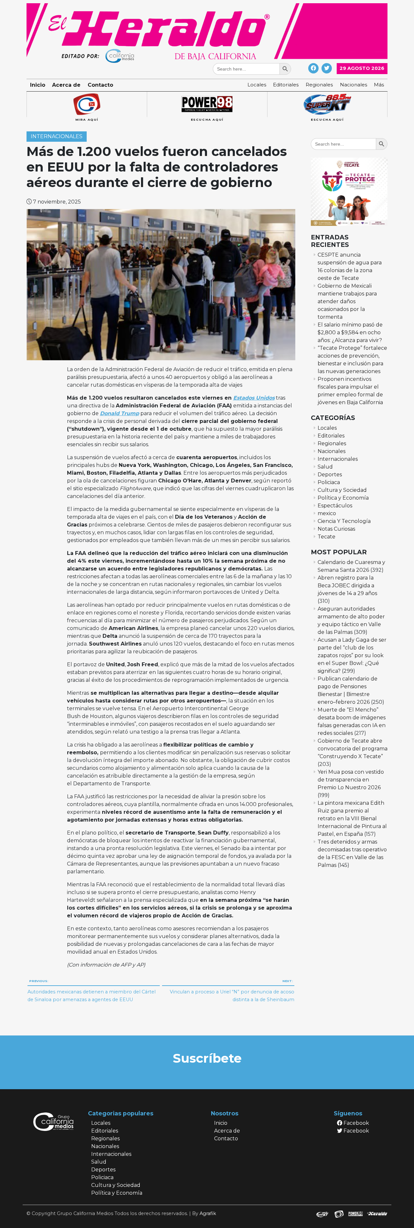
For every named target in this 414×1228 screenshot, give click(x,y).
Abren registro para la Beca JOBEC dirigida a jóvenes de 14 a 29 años (347, 585)
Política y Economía (343, 498)
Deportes (330, 474)
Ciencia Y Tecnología (344, 521)
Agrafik (208, 1213)
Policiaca (329, 482)
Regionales (319, 85)
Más (379, 85)
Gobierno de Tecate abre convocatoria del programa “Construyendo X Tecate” (352, 748)
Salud (325, 467)
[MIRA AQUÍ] (87, 104)
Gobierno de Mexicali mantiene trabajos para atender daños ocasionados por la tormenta (347, 301)
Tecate (326, 537)
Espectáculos (335, 506)
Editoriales (286, 85)
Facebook (355, 1123)
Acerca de (66, 85)
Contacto (100, 85)
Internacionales (56, 137)
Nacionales (353, 85)
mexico (327, 513)
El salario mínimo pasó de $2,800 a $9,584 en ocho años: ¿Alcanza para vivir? (350, 332)
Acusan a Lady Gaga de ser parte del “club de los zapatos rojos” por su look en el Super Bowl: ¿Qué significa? (352, 655)
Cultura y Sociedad (342, 490)
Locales (256, 85)
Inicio (37, 85)
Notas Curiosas (336, 529)
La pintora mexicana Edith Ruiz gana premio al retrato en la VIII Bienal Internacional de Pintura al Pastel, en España (352, 818)
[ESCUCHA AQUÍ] (207, 104)
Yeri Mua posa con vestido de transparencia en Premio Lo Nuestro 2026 (351, 780)
